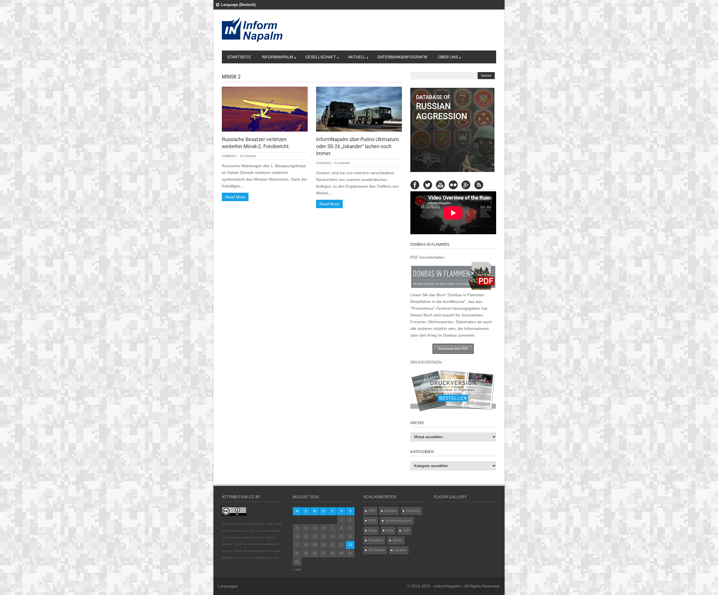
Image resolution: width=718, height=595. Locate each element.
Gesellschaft (320, 57)
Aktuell (356, 57)
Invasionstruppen (398, 521)
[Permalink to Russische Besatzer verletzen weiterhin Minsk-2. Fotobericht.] (265, 109)
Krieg (373, 530)
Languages (228, 586)
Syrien (397, 540)
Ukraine (400, 550)
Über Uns (448, 57)
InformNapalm (277, 57)
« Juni (297, 569)
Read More (235, 197)
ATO (372, 511)
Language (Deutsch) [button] (238, 5)
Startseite (239, 57)
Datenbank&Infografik (402, 57)
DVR (372, 521)
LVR (406, 530)
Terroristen (377, 550)
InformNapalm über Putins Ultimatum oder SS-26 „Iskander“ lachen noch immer (357, 146)
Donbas (391, 511)
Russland (376, 540)
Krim (389, 530)
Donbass (413, 511)
